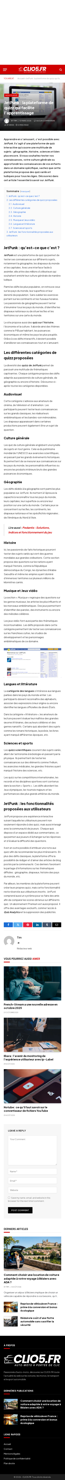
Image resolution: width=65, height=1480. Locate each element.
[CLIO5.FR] (32, 70)
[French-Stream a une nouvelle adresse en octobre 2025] (32, 983)
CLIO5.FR (27, 1477)
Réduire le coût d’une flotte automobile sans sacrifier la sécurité (37, 1321)
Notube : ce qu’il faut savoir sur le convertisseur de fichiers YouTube (26, 1109)
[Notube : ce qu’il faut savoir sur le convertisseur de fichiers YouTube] (32, 1086)
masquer (25, 191)
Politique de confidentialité (17, 1458)
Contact (8, 1448)
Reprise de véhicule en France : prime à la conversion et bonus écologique (39, 1307)
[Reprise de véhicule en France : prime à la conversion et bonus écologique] (11, 1307)
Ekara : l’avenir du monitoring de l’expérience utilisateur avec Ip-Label (28, 1057)
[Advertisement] (32, 32)
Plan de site (9, 1463)
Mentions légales (12, 1453)
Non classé (11, 95)
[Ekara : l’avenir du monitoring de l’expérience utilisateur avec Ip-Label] (32, 1035)
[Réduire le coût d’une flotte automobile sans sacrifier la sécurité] (11, 1321)
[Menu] (5, 69)
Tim (15, 121)
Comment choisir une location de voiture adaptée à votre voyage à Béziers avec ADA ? (31, 1278)
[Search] (60, 69)
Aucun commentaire (45, 121)
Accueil (21, 78)
